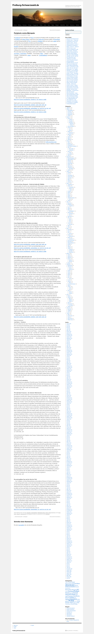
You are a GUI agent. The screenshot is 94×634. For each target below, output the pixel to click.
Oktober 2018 (69, 448)
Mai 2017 (68, 470)
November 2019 (69, 431)
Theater (69, 200)
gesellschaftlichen (43, 55)
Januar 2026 (69, 332)
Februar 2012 (69, 554)
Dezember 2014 (69, 509)
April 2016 (68, 488)
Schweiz (69, 180)
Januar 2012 (69, 555)
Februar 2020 (69, 427)
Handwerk (69, 134)
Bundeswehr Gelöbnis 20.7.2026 (72, 74)
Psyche (69, 279)
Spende (69, 164)
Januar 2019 (69, 444)
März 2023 (68, 378)
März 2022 (68, 393)
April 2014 (68, 519)
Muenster (70, 261)
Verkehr (69, 248)
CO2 (29, 41)
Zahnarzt (70, 130)
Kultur (45, 25)
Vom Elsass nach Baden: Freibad (72, 97)
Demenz (70, 268)
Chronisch (69, 266)
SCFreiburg (71, 305)
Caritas (69, 254)
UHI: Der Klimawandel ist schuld (72, 94)
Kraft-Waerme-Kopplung (72, 146)
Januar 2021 (69, 412)
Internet (69, 192)
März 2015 (68, 505)
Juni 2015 (68, 501)
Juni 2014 (68, 517)
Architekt (70, 119)
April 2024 (68, 360)
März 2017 (68, 473)
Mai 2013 (68, 534)
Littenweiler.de (69, 613)
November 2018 (69, 446)
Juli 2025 (68, 340)
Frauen (69, 272)
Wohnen (71, 124)
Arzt (69, 128)
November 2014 (69, 510)
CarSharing (71, 249)
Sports (69, 302)
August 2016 (69, 482)
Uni (76, 602)
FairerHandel (70, 175)
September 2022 (69, 385)
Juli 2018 (68, 452)
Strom (69, 151)
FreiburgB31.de (69, 612)
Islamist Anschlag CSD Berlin (72, 82)
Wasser (69, 226)
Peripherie (17, 39)
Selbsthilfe (62, 25)
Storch (70, 220)
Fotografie (70, 120)
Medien (69, 195)
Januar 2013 (69, 539)
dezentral (16, 46)
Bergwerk (69, 203)
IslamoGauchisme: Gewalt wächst (72, 87)
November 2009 (69, 568)
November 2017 (69, 462)
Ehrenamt (69, 160)
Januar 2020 (69, 428)
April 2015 (68, 503)
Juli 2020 (68, 420)
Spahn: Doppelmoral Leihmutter (72, 95)
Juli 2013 (68, 531)
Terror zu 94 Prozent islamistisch (72, 79)
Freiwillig (69, 162)
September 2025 (69, 338)
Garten (69, 208)
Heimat (69, 237)
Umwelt (69, 223)
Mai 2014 (68, 518)
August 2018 (69, 450)
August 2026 (69, 323)
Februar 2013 (69, 538)
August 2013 (69, 530)
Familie (69, 270)
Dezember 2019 (69, 429)
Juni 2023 (68, 374)
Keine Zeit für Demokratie (55, 30)
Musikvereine (70, 315)
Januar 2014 (69, 523)
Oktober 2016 (69, 480)
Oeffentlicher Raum (41, 512)
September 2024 (69, 354)
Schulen (69, 115)
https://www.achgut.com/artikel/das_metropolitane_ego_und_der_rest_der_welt (32, 108)
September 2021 (69, 401)
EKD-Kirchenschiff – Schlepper (20, 30)
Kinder (69, 274)
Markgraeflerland (71, 242)
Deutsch (76, 585)
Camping (69, 310)
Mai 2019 (68, 439)
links (75, 597)
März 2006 (68, 575)
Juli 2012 (68, 547)
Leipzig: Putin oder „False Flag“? (72, 67)
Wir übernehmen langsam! (71, 103)
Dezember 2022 (69, 382)
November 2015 (69, 494)
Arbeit (70, 287)
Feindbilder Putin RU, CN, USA (72, 62)
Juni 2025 (68, 342)
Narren (69, 317)
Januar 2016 (69, 492)
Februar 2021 (69, 411)
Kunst (69, 193)
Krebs (69, 276)
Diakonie (69, 256)
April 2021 (68, 408)
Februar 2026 (69, 331)
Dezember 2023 (69, 366)
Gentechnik (71, 213)
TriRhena (69, 246)
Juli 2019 (68, 436)
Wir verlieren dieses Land (71, 57)
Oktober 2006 (69, 574)
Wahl (78, 602)
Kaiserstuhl (70, 241)
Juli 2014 (68, 515)
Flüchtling (70, 591)
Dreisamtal (69, 229)
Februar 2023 (69, 379)
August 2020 (69, 419)
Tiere (68, 217)
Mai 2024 (68, 359)
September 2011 (69, 560)
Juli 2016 (68, 484)
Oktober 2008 (69, 571)
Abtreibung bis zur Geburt (71, 58)
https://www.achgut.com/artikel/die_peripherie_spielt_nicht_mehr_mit (30, 104)
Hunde (70, 219)
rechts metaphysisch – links (71, 99)
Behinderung (70, 265)
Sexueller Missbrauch (71, 283)
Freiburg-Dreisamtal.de (71, 608)
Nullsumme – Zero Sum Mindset (72, 70)
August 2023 (69, 371)
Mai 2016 (68, 486)
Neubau (78, 599)
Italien (69, 179)
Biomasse (69, 143)
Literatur (70, 188)
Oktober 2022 (69, 384)
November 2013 (69, 526)
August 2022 (69, 387)
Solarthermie (71, 150)
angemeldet (21, 525)
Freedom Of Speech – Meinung (72, 85)
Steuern (18, 514)
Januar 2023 (69, 380)
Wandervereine (70, 319)
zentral (29, 55)
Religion (57, 25)
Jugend (69, 273)
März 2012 (68, 552)
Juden (77, 594)
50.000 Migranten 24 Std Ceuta (72, 75)
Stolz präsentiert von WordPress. (72, 630)
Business (25, 25)
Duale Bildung (70, 110)
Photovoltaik (71, 148)
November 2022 (69, 383)
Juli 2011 (68, 563)
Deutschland (57, 39)
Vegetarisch (71, 205)
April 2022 (68, 392)
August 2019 (69, 435)
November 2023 (69, 367)
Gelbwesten (41, 39)
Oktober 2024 (69, 352)
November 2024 (69, 351)
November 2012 (69, 542)
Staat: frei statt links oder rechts (72, 81)
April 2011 (68, 567)
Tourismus (72, 25)
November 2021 (69, 399)
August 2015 (69, 498)
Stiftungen (69, 139)
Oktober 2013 (69, 527)
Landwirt (69, 212)
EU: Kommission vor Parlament (72, 102)
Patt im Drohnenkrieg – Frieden (72, 93)
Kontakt (15, 626)
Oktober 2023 (69, 368)
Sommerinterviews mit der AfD (72, 41)
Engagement (35, 25)
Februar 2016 (69, 490)
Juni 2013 (68, 533)
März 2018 (68, 457)
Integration (29, 512)
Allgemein (68, 107)
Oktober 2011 (69, 559)
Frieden (67, 593)
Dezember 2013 (69, 525)
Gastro (69, 311)
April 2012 (68, 551)
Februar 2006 (69, 576)
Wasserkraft (70, 154)
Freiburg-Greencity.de (70, 609)
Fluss (69, 232)
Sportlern (69, 297)
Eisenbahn (70, 250)
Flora (68, 207)
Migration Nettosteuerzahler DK (72, 52)
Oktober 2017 (69, 464)
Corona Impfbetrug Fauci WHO (72, 71)
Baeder (69, 295)
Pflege (70, 282)
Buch (71, 189)
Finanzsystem (70, 176)
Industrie (69, 136)
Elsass (69, 230)
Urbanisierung (23, 514)
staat (71, 602)
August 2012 (69, 546)
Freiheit (76, 591)
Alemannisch (70, 184)
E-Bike (70, 152)
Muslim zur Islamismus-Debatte (72, 77)
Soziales (69, 286)
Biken (70, 298)
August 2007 (69, 572)
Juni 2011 (68, 564)
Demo (15, 514)
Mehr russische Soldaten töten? (72, 63)
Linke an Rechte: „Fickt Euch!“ (72, 50)
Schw (29, 35)
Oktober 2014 (69, 511)
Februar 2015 (69, 506)
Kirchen (69, 258)
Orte (68, 245)
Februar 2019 (69, 442)
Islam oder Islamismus (70, 91)
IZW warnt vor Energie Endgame (72, 54)
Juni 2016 (68, 485)
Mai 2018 (68, 454)
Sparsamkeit (71, 168)
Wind (69, 155)
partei (66, 601)
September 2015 (69, 497)
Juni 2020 (68, 421)
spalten (54, 41)
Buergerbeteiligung (71, 158)
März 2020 (68, 425)
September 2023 (69, 370)
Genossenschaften (71, 126)
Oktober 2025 (69, 336)
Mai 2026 (68, 327)
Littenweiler (71, 236)
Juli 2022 (68, 388)
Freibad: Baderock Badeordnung (72, 65)
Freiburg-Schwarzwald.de (25, 5)
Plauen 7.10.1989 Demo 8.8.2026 (72, 66)
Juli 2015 (68, 499)
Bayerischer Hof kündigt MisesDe (73, 38)
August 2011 (69, 562)
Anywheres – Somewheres (20, 53)
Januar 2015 (69, 507)
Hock (70, 199)
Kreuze (69, 262)
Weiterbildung (67, 604)
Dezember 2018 (69, 445)
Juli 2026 (68, 325)
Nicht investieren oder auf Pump (72, 86)
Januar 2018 (69, 460)
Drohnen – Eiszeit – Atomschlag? (72, 73)
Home (15, 25)
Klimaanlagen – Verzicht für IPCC (73, 90)
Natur (49, 25)
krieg (69, 597)
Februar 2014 (69, 522)
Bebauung (71, 123)
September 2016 (69, 481)
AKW (69, 142)
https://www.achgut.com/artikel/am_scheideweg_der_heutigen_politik (30, 99)
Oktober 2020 (69, 416)
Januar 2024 (69, 364)
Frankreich (17, 37)
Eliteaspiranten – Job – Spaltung (72, 69)
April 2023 (68, 376)
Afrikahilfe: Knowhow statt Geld (72, 56)
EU (25, 512)
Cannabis (70, 293)
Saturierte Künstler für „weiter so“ (72, 44)
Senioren (69, 281)
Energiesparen (67, 588)
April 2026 (68, 329)
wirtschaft (72, 604)
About (15, 627)
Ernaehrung (70, 204)
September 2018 (69, 449)
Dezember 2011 (69, 556)
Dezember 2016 (69, 477)
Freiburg (69, 234)
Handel (69, 131)
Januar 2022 (69, 396)
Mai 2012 (68, 550)
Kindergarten (70, 114)
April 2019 (68, 440)
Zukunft (49, 512)
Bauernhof (69, 309)
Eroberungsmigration (70, 61)
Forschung (69, 111)
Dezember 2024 (69, 350)
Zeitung (75, 604)
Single (69, 285)
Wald (68, 225)
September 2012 (69, 545)
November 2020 (69, 415)
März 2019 (68, 441)
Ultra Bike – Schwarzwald (71, 83)
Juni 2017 (68, 469)
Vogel (70, 221)
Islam (73, 594)
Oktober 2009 (69, 570)
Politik (71, 600)
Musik (69, 196)
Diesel (32, 37)
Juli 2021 (68, 404)
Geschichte (71, 238)
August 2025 (69, 339)
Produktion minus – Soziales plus (72, 40)
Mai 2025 (68, 343)
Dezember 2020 (69, 413)
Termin (74, 602)
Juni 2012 (68, 548)
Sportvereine (70, 303)
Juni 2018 (68, 453)
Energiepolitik (70, 144)
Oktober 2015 (69, 495)
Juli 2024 (68, 356)
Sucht (69, 290)
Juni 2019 (68, 437)
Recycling (70, 224)
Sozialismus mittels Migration (72, 53)
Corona (74, 583)
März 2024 (68, 362)
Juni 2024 (68, 358)
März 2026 (68, 330)
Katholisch (69, 257)
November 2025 (69, 335)
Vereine (77, 25)
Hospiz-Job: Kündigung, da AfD (72, 49)
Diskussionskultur (70, 586)
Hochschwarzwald (71, 240)
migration (73, 599)
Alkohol (70, 291)
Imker (70, 135)
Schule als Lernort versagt (71, 48)
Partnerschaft (70, 163)
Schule (78, 601)
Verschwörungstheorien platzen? (72, 60)
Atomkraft (70, 582)
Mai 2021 (68, 407)
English (32, 625)
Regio (53, 25)
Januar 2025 (69, 348)
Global (41, 25)
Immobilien (71, 122)
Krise (69, 277)
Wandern (69, 306)
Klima (69, 209)
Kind (75, 596)
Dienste (69, 118)
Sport (67, 25)
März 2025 (68, 346)
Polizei (75, 601)
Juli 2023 (68, 372)
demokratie (70, 584)
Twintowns (70, 181)
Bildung (19, 25)
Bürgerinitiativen (70, 159)
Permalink (47, 514)
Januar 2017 (69, 476)
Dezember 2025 (69, 334)
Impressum (16, 625)
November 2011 (69, 558)
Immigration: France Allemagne (72, 78)
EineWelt (69, 172)
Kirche (78, 596)
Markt (69, 138)
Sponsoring (70, 166)
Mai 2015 (68, 502)
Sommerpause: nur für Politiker (72, 101)
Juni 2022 (68, 389)
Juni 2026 (68, 326)
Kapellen (70, 260)
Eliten (41, 53)
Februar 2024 (69, 363)
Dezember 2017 (69, 461)
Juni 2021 (68, 405)
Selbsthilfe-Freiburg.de (71, 616)
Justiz (70, 289)
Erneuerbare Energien (71, 589)
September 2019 (69, 433)
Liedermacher (71, 187)
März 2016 (68, 489)
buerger (73, 582)
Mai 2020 (68, 423)
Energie (29, 25)
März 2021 (68, 409)
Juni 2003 (68, 578)
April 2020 (68, 424)
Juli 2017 (68, 468)
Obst (69, 215)
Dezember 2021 (69, 397)
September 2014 (69, 513)
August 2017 (69, 466)
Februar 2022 (69, 395)
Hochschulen (70, 113)
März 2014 (68, 521)
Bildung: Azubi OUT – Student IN (73, 46)
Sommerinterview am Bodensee (72, 45)
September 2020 (69, 417)
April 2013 (68, 535)
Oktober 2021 (69, 400)
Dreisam (70, 233)
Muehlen (69, 244)
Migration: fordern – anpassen (72, 42)
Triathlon (70, 301)
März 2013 (68, 537)
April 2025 (68, 344)
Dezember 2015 (69, 493)
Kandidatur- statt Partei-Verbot (72, 89)
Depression (71, 269)
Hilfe (68, 314)
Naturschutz (70, 216)
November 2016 (69, 478)
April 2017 (68, 472)
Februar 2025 (69, 347)
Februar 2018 (69, 458)
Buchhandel (71, 132)
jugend (66, 596)
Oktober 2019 (69, 432)
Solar (68, 147)
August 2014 (69, 514)
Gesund (69, 127)
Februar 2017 (69, 474)
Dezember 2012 (69, 541)
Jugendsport (70, 596)
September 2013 (69, 529)
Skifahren (70, 299)
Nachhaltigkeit (34, 512)
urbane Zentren (25, 39)
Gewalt (70, 278)
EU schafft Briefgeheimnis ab (72, 98)
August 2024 (69, 355)
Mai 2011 (68, 566)
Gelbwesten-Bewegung (51, 142)
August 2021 (69, 403)
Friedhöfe (69, 191)
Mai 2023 (68, 375)
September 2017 (69, 465)
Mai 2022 (68, 391)
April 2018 (68, 456)
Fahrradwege (71, 252)
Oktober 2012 (69, 543)
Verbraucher (70, 167)
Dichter (69, 185)
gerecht (71, 593)
